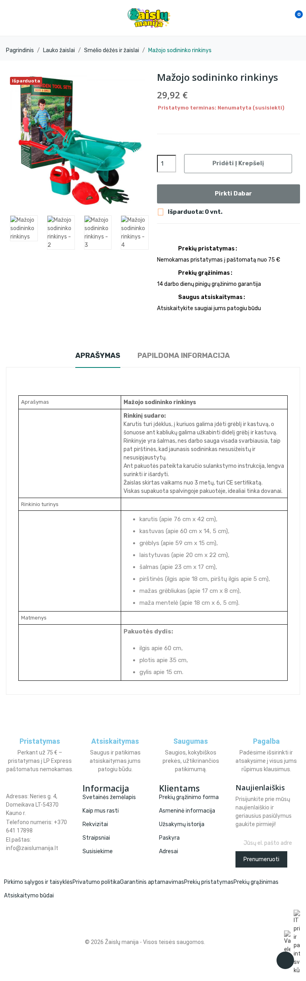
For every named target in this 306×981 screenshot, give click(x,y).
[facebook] (8, 856)
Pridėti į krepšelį (238, 163)
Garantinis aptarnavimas (152, 882)
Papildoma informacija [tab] (183, 355)
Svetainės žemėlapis (109, 797)
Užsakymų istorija (181, 824)
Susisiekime (97, 851)
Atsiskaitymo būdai (29, 895)
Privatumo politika (96, 882)
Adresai (168, 851)
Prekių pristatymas (208, 882)
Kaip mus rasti (100, 810)
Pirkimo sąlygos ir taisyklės (38, 882)
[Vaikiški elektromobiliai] (287, 942)
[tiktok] (25, 856)
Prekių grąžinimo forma (189, 797)
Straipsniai (96, 837)
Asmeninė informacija (187, 810)
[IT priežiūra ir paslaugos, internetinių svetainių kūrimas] (297, 942)
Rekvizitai (95, 824)
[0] (290, 18)
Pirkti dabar (233, 193)
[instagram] (16, 856)
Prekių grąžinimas (256, 882)
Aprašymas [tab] (97, 355)
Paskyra (169, 837)
